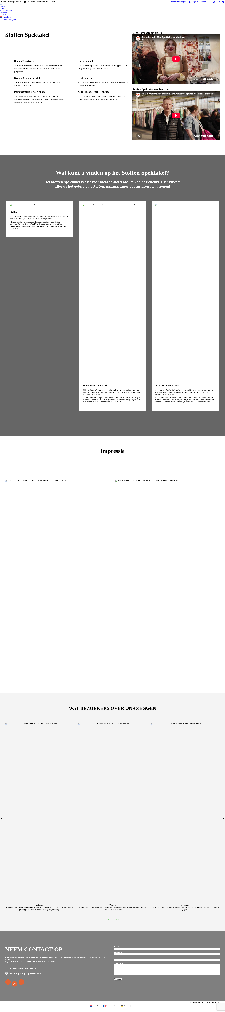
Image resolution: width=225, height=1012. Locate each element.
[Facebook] (8, 982)
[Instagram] (22, 982)
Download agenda (10, 20)
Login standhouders (199, 2)
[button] (3, 819)
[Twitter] (15, 984)
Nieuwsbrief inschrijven (177, 2)
